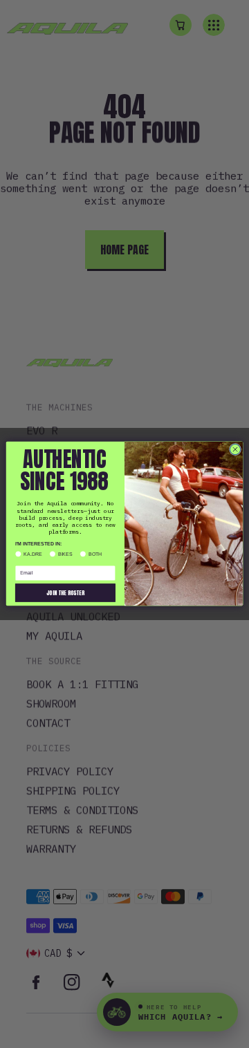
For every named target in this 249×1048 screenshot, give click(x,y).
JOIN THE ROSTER (65, 593)
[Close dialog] (235, 450)
